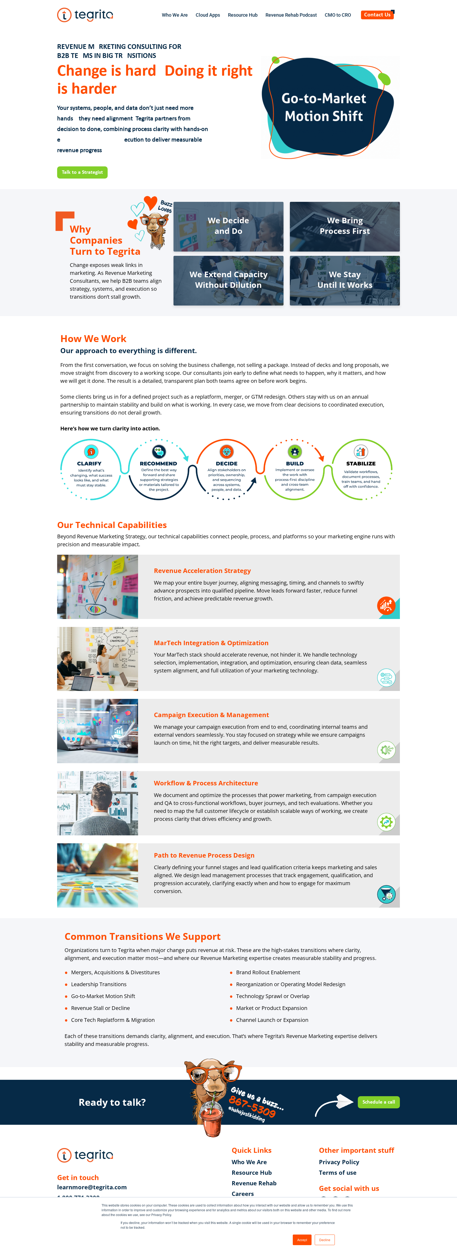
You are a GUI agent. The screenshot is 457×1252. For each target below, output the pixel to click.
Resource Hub (243, 15)
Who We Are (175, 15)
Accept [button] (302, 1239)
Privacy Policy (339, 1162)
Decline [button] (324, 1239)
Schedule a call (379, 1102)
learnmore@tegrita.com (92, 1187)
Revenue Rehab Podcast (291, 15)
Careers (243, 1194)
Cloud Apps (208, 15)
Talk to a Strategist (82, 172)
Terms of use (338, 1172)
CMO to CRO (338, 15)
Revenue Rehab (254, 1183)
